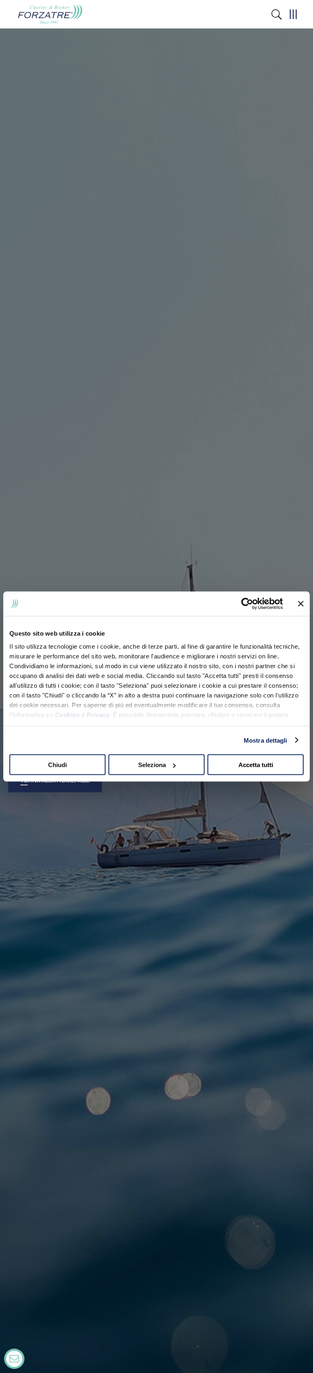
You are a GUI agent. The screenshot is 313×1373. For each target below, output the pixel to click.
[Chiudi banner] (301, 604)
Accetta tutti (255, 764)
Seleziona (152, 764)
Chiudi (57, 764)
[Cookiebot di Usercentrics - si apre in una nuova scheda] (247, 604)
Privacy (98, 714)
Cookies (67, 714)
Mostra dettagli (265, 740)
